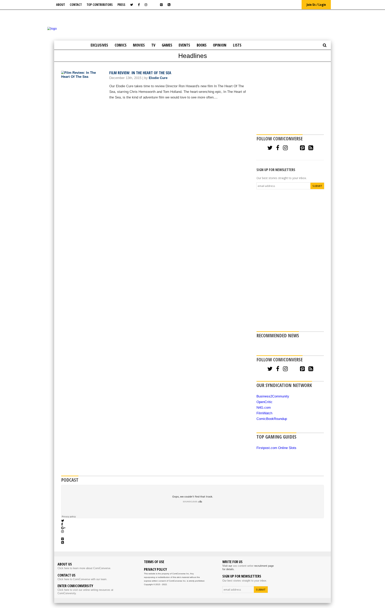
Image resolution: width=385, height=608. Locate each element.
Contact (76, 4)
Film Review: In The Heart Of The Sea (140, 72)
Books (202, 45)
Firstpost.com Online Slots (276, 448)
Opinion (219, 45)
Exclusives (99, 45)
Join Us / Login (316, 4)
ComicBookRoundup (271, 419)
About (60, 4)
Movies (139, 45)
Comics (121, 45)
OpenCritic (264, 402)
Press (121, 4)
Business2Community (272, 396)
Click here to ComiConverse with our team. (82, 579)
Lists (237, 45)
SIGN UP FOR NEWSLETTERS (275, 169)
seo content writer (243, 565)
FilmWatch (264, 413)
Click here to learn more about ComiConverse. (84, 568)
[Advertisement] (192, 25)
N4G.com (263, 407)
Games (167, 45)
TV (153, 45)
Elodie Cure (158, 78)
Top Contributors (100, 4)
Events (184, 45)
